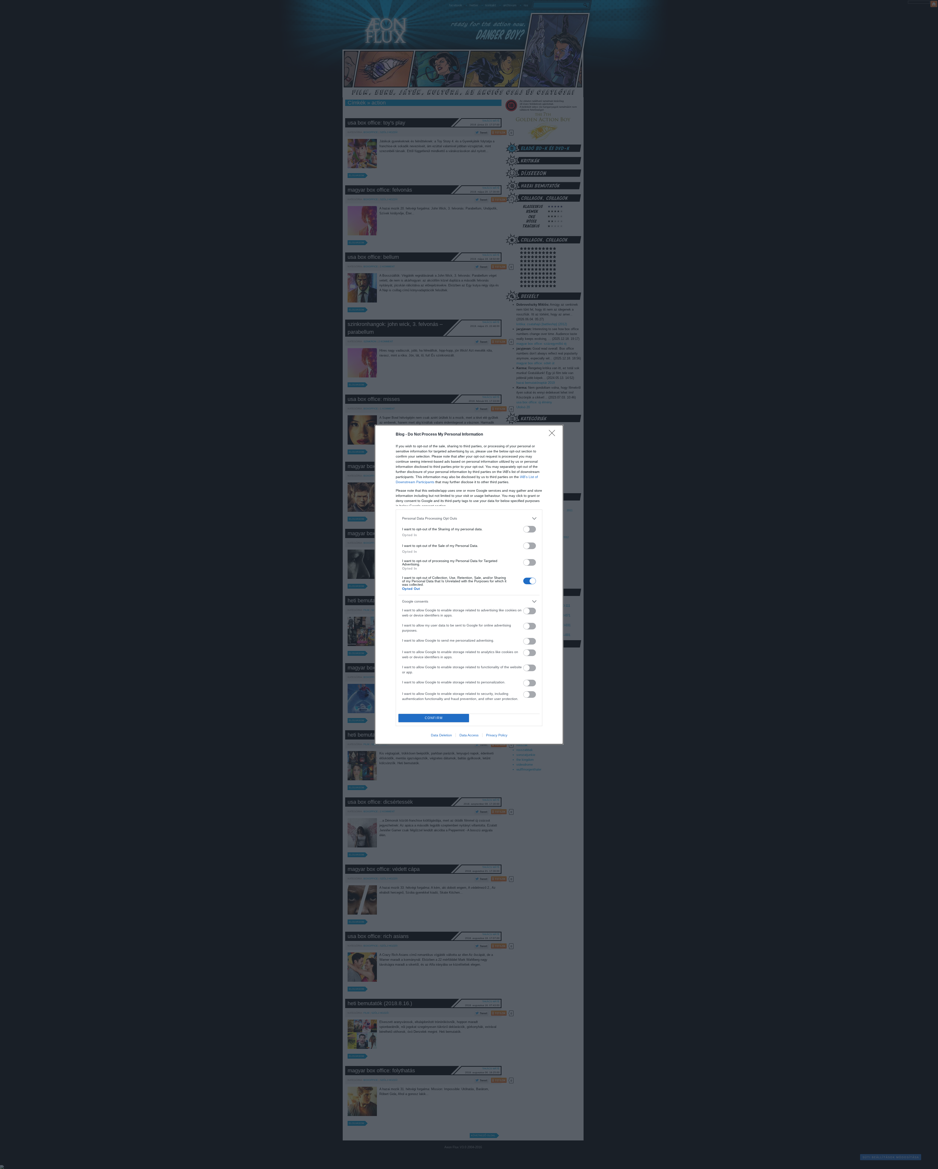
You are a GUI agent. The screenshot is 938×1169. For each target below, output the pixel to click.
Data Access (469, 735)
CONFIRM (434, 718)
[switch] (529, 529)
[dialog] (469, 584)
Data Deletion (441, 735)
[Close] (553, 434)
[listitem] (469, 518)
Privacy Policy (496, 735)
